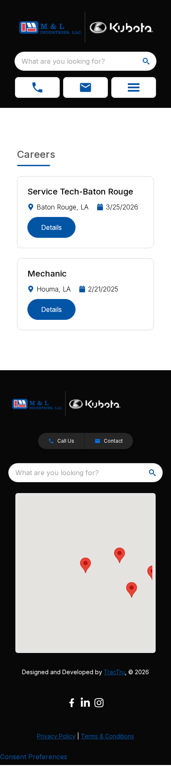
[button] (37, 87)
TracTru (114, 671)
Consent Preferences (33, 757)
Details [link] (51, 227)
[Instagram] (99, 702)
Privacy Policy (56, 736)
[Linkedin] (85, 702)
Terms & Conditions (107, 736)
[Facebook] (71, 702)
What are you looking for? (63, 61)
